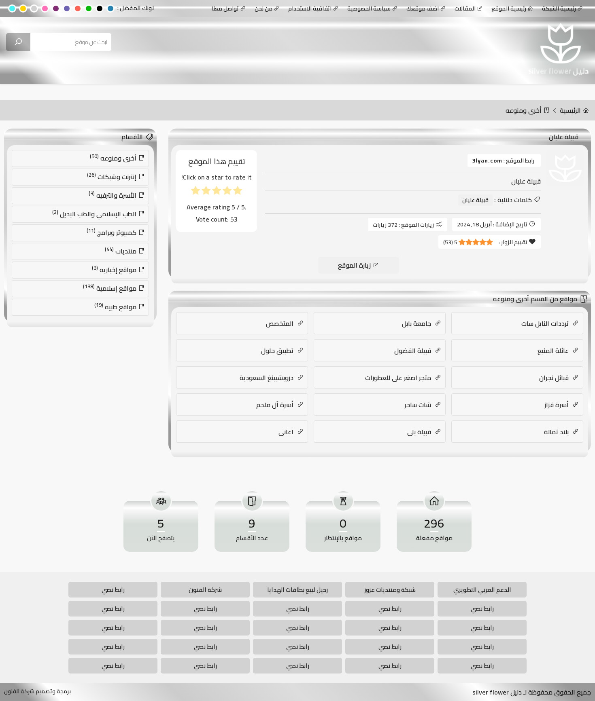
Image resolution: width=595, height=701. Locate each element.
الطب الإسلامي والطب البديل (95, 213)
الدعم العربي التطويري (482, 589)
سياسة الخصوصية (369, 8)
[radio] (237, 192)
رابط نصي (113, 589)
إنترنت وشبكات (112, 176)
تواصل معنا (225, 8)
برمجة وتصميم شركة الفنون (37, 691)
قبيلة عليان (475, 200)
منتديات (121, 250)
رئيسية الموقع (508, 8)
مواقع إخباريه (115, 269)
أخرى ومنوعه (524, 110)
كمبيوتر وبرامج (112, 232)
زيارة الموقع (355, 265)
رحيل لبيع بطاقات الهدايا (297, 589)
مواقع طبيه (116, 306)
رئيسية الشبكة (559, 8)
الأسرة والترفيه (113, 194)
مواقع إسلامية (110, 287)
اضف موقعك (422, 8)
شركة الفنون (205, 589)
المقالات (465, 8)
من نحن (263, 8)
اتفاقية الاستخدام (310, 8)
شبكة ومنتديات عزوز (390, 589)
